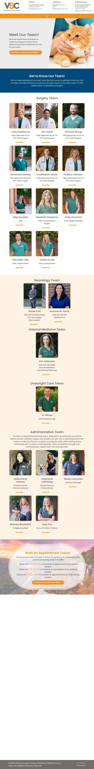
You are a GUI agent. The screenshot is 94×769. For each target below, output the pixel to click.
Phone (14, 711)
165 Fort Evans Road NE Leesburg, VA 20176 (47, 635)
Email (15, 709)
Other (18, 730)
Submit (17, 752)
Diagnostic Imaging (23, 726)
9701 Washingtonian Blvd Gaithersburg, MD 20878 (79, 637)
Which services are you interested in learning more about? (36, 714)
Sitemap (38, 766)
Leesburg (56, 2)
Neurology (20, 720)
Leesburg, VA (21, 738)
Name (15, 701)
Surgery (19, 717)
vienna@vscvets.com (35, 9)
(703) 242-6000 (34, 7)
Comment (16, 749)
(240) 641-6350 (80, 9)
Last (38, 706)
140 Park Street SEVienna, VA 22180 (14, 637)
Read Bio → (20, 142)
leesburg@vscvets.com (60, 9)
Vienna (32, 2)
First (38, 704)
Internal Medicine (22, 723)
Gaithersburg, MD (23, 741)
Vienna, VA (20, 735)
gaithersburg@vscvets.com (84, 11)
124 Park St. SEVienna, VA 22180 (14, 646)
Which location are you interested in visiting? (31, 732)
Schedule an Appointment (25, 52)
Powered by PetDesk (46, 763)
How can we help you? (22, 746)
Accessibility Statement (23, 766)
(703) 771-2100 (34, 569)
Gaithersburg (80, 2)
